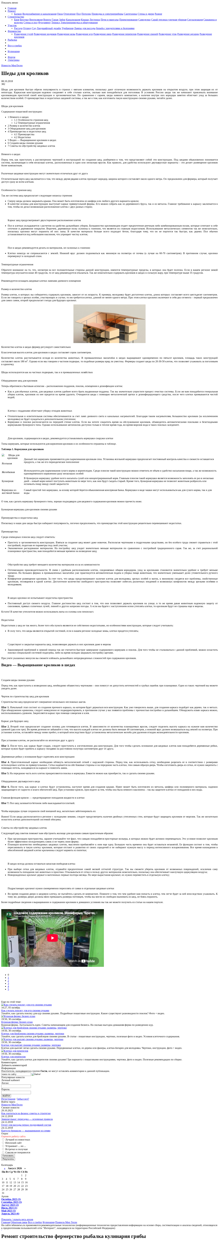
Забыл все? (23, 1099)
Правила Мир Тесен (66, 1222)
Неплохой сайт (13, 1142)
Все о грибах (15, 45)
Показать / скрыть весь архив (17, 1219)
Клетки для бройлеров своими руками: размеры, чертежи (32, 1033)
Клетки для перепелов (13, 1056)
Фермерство (14, 31)
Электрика (13, 60)
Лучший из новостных (17, 1139)
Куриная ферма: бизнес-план (17, 1022)
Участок (12, 25)
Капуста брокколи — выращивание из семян (25, 1130)
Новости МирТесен (12, 65)
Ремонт (12, 11)
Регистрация (8, 1099)
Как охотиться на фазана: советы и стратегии (26, 1113)
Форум (11, 57)
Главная (12, 8)
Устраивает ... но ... (15, 1146)
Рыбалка (12, 39)
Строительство (16, 16)
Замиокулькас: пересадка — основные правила (27, 1119)
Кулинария (14, 51)
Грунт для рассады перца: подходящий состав (26, 1125)
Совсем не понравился (17, 1152)
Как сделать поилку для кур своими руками (25, 1010)
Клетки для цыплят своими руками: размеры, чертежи (31, 1045)
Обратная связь (19, 1222)
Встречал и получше (16, 1149)
